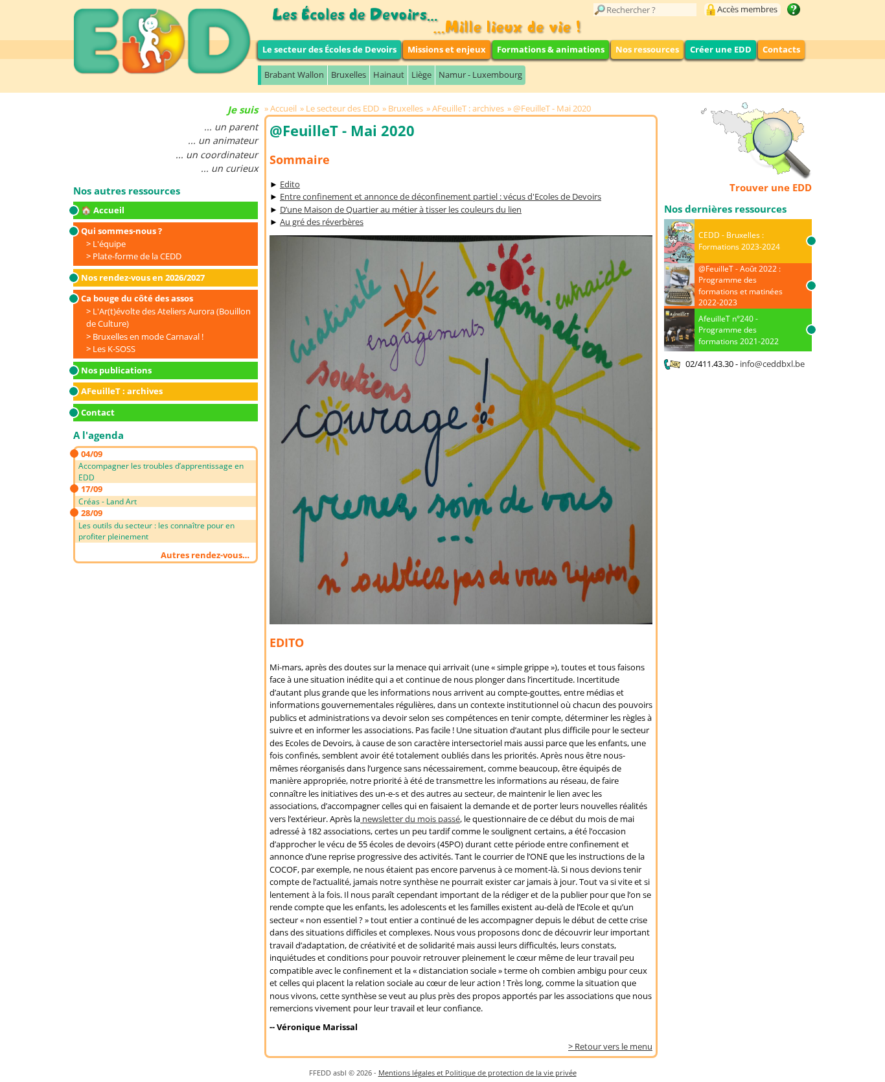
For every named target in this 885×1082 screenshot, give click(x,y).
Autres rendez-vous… (205, 555)
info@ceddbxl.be (772, 364)
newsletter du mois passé (410, 819)
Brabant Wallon (294, 74)
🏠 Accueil (102, 210)
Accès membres (747, 9)
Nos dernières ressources (725, 208)
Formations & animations (550, 49)
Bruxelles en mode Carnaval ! (148, 336)
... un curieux (229, 168)
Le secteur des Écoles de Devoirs (329, 49)
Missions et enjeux (447, 49)
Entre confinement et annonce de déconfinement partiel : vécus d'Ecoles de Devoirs (440, 196)
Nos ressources (647, 49)
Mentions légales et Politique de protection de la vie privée (477, 1072)
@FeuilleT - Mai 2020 (552, 108)
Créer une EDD (721, 49)
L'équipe (109, 244)
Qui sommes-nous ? (121, 231)
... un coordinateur (217, 154)
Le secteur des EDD (342, 108)
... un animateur (223, 140)
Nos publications (116, 370)
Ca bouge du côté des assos (137, 298)
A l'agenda (98, 435)
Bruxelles (348, 74)
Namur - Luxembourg (480, 74)
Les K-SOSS (114, 349)
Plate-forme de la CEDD (137, 256)
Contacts (781, 49)
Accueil (283, 108)
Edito (290, 184)
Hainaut (388, 74)
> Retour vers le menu (610, 1046)
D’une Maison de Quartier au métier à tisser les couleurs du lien (401, 209)
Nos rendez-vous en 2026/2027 (143, 277)
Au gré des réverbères (321, 222)
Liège (421, 74)
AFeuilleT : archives (122, 391)
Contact (98, 412)
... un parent (231, 127)
